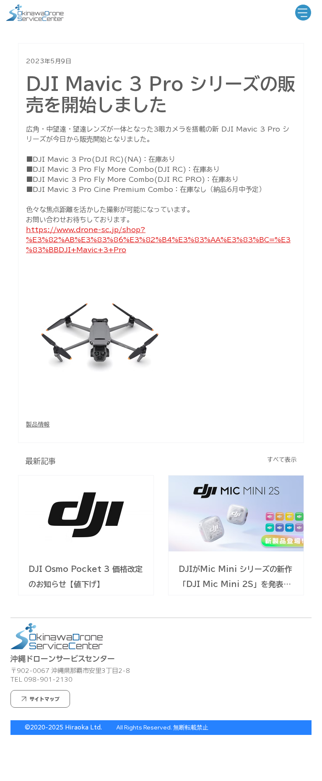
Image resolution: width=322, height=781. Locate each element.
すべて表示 (281, 460)
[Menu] (303, 12)
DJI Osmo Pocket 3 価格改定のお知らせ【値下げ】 (86, 576)
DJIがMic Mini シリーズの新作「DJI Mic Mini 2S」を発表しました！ (235, 578)
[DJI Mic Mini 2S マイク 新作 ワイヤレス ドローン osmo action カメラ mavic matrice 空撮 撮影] (236, 513)
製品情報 (37, 424)
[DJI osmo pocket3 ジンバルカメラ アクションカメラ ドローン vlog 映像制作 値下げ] (85, 513)
